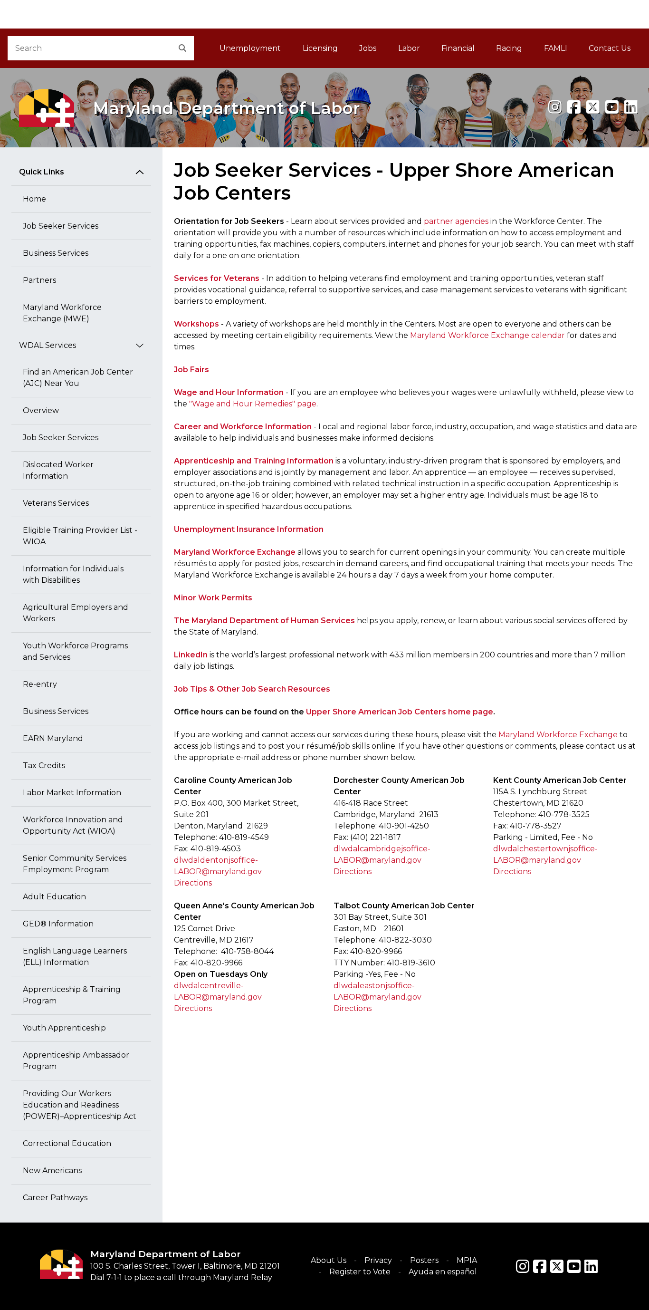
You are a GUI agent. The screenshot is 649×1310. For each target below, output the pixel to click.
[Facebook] (574, 107)
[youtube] (612, 107)
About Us (328, 1260)
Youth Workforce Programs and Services (75, 651)
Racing (509, 48)
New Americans (52, 1170)
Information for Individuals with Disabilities (73, 574)
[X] (593, 107)
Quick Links (41, 171)
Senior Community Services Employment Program (74, 864)
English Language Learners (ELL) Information (75, 956)
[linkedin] (631, 107)
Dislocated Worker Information (58, 470)
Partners (39, 280)
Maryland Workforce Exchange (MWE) (62, 313)
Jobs (367, 48)
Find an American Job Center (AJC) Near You (78, 377)
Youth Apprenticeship (64, 1027)
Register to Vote (360, 1271)
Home (34, 198)
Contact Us (609, 48)
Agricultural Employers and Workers (75, 613)
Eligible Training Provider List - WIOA (80, 536)
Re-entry (40, 684)
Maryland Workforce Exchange (558, 734)
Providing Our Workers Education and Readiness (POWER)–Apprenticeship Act (79, 1105)
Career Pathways (55, 1197)
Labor (409, 48)
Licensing (320, 48)
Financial (458, 48)
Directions (193, 882)
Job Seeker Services (60, 226)
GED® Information (58, 923)
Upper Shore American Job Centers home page (399, 711)
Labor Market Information (72, 792)
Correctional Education (67, 1143)
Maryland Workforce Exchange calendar (487, 335)
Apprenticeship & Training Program (72, 995)
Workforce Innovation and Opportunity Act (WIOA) (73, 825)
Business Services (55, 253)
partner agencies (456, 221)
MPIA (467, 1260)
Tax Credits (44, 765)
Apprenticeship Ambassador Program (76, 1060)
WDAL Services (47, 345)
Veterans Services (56, 503)
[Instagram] (555, 107)
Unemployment (250, 48)
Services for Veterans (216, 278)
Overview (41, 410)
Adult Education (54, 896)
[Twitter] (556, 1266)
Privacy (378, 1260)
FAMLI (561, 51)
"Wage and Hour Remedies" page (252, 403)
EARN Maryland (53, 738)
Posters (424, 1260)
